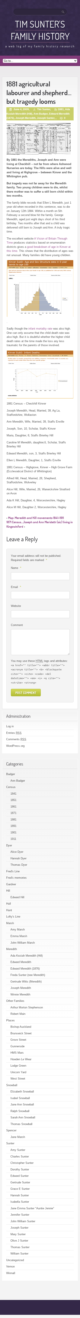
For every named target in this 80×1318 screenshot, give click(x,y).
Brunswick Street (21, 1033)
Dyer (9, 845)
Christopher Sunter (21, 1162)
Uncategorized (15, 1260)
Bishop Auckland (20, 1026)
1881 (61, 109)
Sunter (10, 1143)
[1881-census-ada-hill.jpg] (23, 139)
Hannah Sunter (19, 1195)
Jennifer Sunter (19, 1214)
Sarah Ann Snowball (22, 1117)
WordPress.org (15, 745)
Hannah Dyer (18, 858)
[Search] (63, 12)
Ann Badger (40, 113)
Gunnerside (17, 1046)
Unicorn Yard (18, 1072)
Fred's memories (16, 877)
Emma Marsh (18, 936)
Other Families (15, 1000)
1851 (13, 800)
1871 (13, 813)
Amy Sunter (17, 1150)
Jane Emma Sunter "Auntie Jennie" (32, 1208)
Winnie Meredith (20, 994)
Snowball (11, 1085)
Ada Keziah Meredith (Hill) (26, 955)
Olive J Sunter (19, 1240)
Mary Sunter (18, 1234)
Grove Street (18, 1039)
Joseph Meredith (25, 118)
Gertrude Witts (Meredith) (26, 981)
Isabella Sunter (19, 1201)
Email (16, 587)
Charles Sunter (19, 1156)
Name (16, 567)
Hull (8, 903)
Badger (10, 774)
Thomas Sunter (19, 1247)
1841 (13, 793)
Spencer (11, 1130)
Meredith (11, 949)
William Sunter (19, 1253)
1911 (13, 838)
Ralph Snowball (19, 1111)
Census (11, 787)
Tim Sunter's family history (40, 30)
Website (16, 606)
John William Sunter (22, 1221)
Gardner (11, 884)
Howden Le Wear (20, 1059)
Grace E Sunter (20, 1188)
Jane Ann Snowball (22, 1104)
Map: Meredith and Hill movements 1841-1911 (36, 518)
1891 (13, 825)
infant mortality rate (40, 328)
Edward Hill (17, 897)
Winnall (10, 1273)
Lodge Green (18, 1065)
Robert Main (17, 1013)
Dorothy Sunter (19, 1169)
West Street (17, 1078)
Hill (8, 890)
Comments (16, 739)
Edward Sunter (19, 1175)
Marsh (10, 923)
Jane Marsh (17, 1137)
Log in (10, 726)
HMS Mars (17, 1052)
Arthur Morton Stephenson (26, 1007)
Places (10, 1020)
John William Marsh (22, 942)
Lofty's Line (13, 916)
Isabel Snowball (20, 1098)
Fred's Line (13, 871)
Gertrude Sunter (20, 1182)
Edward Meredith (20, 962)
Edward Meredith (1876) (25, 968)
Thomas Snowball (21, 1124)
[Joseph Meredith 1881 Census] (55, 139)
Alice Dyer (16, 851)
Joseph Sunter (45, 118)
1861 (13, 806)
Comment (17, 625)
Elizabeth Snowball (22, 1091)
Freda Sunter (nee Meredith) (27, 975)
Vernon (10, 1266)
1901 (13, 832)
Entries (14, 732)
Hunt (9, 910)
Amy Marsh (17, 929)
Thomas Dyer (18, 864)
